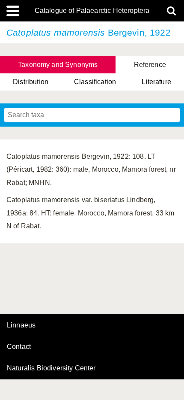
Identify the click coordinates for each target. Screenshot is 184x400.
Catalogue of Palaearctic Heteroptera (92, 10)
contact (19, 346)
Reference (150, 64)
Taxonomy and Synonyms (58, 64)
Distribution (30, 81)
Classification (95, 81)
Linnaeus (21, 325)
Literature (156, 81)
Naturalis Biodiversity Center (51, 368)
